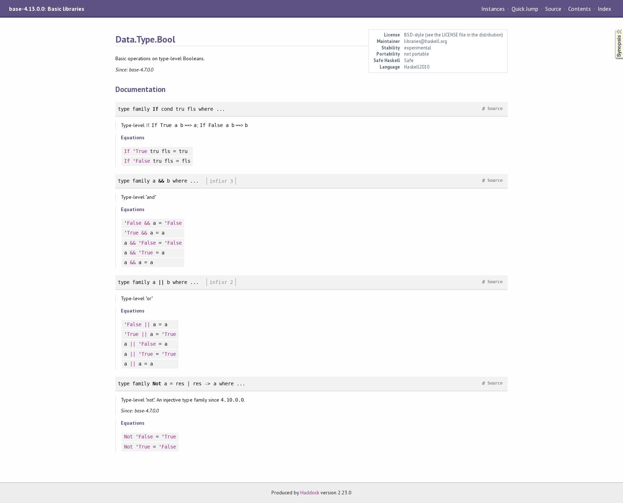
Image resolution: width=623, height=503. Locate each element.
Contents (579, 8)
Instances (493, 8)
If (147, 125)
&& (147, 223)
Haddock (309, 492)
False (143, 161)
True (141, 151)
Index (604, 8)
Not (128, 436)
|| (147, 324)
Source (553, 8)
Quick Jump (525, 8)
